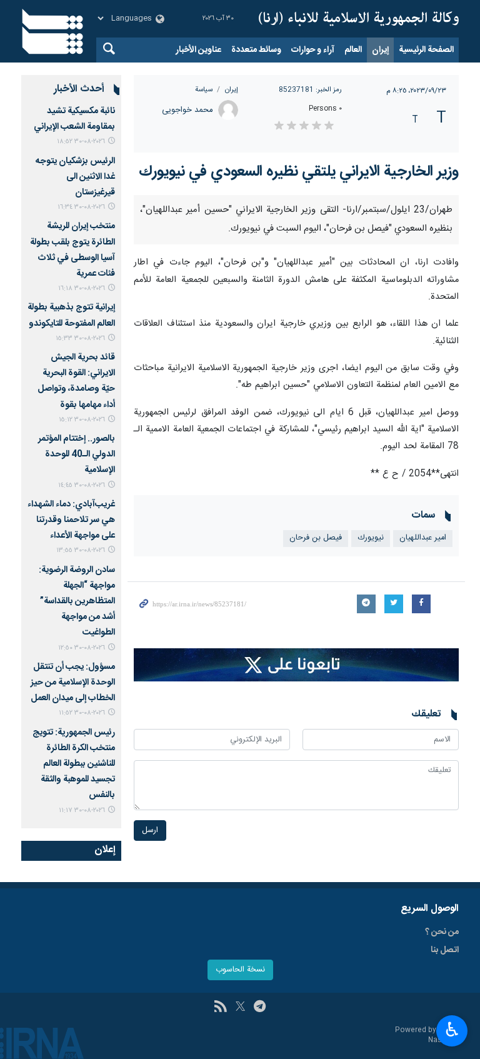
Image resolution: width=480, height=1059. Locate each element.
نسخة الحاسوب (240, 969)
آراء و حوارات (312, 50)
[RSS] (220, 1008)
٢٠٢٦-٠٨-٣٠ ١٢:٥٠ (81, 648)
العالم (353, 50)
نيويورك (371, 538)
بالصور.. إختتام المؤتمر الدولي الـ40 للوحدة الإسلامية (76, 454)
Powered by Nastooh (427, 1035)
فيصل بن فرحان (315, 538)
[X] (240, 1008)
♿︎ (452, 1029)
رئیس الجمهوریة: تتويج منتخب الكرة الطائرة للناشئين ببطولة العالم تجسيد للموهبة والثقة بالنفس (73, 764)
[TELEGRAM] (259, 1008)
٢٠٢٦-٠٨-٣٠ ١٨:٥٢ (81, 142)
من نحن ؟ (442, 932)
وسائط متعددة (256, 50)
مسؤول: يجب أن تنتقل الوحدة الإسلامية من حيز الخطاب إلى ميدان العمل (73, 683)
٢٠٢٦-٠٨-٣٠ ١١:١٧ (82, 810)
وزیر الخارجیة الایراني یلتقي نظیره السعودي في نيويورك (299, 171)
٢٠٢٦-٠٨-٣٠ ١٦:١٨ (81, 288)
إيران (380, 50)
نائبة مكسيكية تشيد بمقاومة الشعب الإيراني (74, 119)
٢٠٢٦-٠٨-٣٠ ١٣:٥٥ (80, 550)
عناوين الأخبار (198, 50)
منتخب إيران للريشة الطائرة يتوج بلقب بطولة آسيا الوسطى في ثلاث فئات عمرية (72, 250)
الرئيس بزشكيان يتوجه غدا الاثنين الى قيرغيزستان (75, 177)
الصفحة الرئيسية (426, 50)
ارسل (150, 830)
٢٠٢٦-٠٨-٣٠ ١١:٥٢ (82, 713)
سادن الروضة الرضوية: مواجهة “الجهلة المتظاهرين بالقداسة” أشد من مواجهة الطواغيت (77, 602)
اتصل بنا (445, 950)
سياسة (203, 90)
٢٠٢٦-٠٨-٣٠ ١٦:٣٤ (81, 207)
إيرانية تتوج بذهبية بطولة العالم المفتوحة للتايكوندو (71, 315)
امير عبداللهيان (422, 538)
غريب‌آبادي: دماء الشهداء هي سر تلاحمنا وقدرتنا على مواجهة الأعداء (71, 520)
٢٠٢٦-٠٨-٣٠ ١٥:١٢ (82, 420)
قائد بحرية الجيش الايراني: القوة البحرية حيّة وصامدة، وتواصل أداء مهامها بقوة (76, 381)
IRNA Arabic (359, 18)
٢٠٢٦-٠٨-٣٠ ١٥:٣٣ (80, 338)
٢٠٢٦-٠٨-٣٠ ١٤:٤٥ (81, 485)
